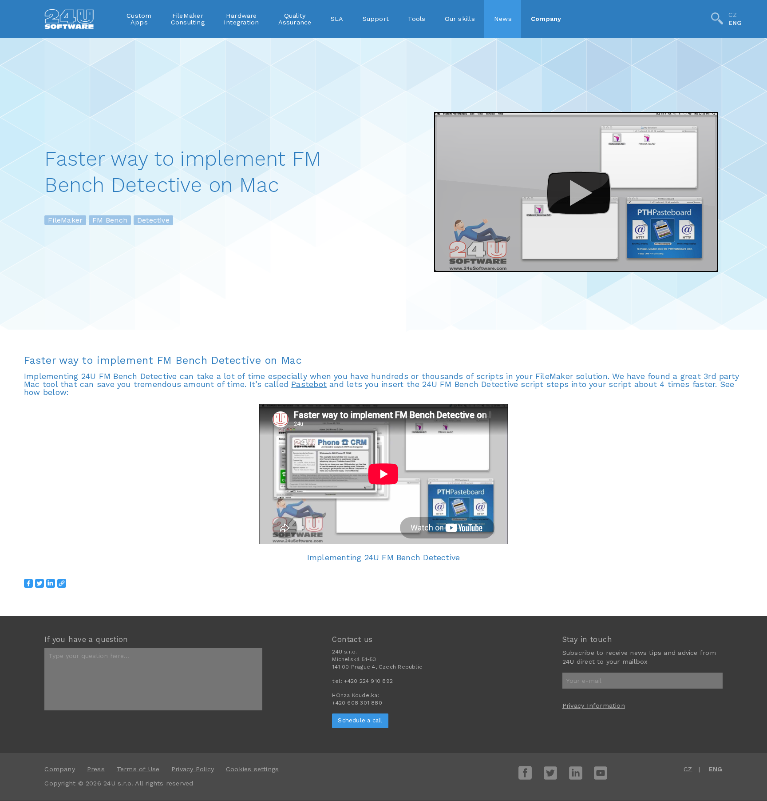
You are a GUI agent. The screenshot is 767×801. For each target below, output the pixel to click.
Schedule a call (360, 720)
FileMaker (65, 220)
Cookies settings (252, 769)
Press (96, 769)
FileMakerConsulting (188, 18)
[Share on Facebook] (28, 583)
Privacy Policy (192, 769)
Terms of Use (138, 769)
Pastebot (309, 384)
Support (376, 18)
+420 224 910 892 (368, 681)
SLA (337, 18)
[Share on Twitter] (39, 583)
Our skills (460, 18)
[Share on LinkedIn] (50, 583)
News (503, 18)
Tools (416, 18)
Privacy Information (593, 705)
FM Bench (109, 220)
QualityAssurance (295, 18)
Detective (153, 220)
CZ (732, 15)
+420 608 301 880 (357, 703)
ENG (735, 23)
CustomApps (139, 18)
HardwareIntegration (241, 18)
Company (546, 18)
